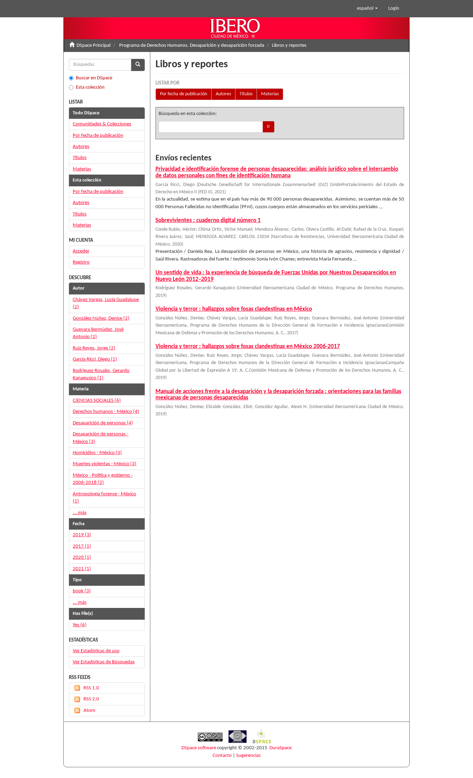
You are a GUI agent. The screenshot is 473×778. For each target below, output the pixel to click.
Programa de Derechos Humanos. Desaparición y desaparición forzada (191, 45)
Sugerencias (248, 755)
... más (80, 512)
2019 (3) (82, 535)
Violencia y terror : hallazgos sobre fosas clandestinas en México (233, 309)
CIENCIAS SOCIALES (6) (97, 400)
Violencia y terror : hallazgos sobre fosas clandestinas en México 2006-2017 (247, 347)
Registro (81, 262)
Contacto (222, 755)
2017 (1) (82, 546)
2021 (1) (82, 569)
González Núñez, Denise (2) (101, 318)
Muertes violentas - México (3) (104, 464)
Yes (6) (80, 625)
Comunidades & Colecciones (102, 124)
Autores (223, 94)
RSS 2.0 (91, 699)
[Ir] (138, 65)
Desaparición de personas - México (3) (100, 438)
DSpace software (198, 748)
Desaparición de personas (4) (103, 423)
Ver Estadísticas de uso (96, 651)
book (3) (82, 591)
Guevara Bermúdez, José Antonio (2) (98, 333)
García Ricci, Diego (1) (95, 359)
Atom (89, 710)
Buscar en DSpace (94, 78)
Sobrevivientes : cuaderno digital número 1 (208, 220)
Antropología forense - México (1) (104, 498)
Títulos (246, 94)
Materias (270, 94)
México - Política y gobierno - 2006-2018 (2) (103, 479)
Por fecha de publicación (183, 94)
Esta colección (90, 87)
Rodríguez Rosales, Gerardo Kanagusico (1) (101, 374)
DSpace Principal (93, 45)
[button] (367, 8)
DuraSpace (280, 748)
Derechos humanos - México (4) (106, 411)
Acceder (81, 251)
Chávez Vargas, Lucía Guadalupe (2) (106, 303)
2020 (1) (82, 557)
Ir (268, 126)
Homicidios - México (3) (97, 453)
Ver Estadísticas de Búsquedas (104, 662)
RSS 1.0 (91, 688)
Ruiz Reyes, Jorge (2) (94, 348)
